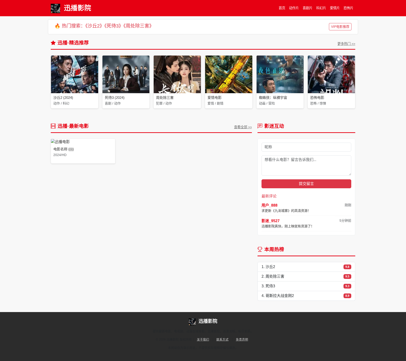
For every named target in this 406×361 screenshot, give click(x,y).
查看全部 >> (243, 127)
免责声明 (242, 339)
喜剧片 (307, 8)
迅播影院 (77, 8)
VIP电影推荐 (340, 26)
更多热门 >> (346, 44)
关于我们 (203, 339)
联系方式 (222, 339)
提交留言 (306, 184)
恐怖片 (348, 8)
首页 (282, 8)
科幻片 (321, 8)
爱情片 (335, 8)
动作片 (294, 8)
